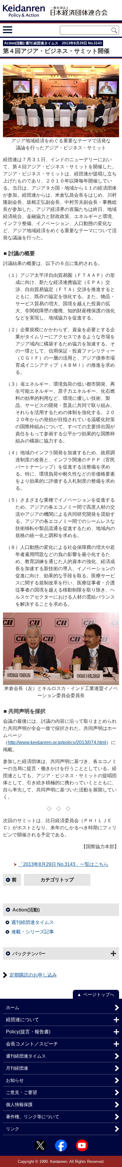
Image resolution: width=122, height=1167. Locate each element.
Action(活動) (26, 909)
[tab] (18, 29)
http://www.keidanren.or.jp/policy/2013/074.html (57, 742)
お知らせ (15, 1080)
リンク (12, 1128)
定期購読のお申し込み (33, 974)
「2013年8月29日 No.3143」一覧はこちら (63, 864)
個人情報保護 (19, 1104)
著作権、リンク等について (32, 1116)
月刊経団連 (17, 1068)
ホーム (12, 1007)
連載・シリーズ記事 (32, 931)
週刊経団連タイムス (32, 922)
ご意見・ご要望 (21, 1092)
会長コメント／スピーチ (32, 1043)
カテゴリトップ (57, 879)
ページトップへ (98, 994)
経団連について (22, 1019)
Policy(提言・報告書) (28, 1031)
